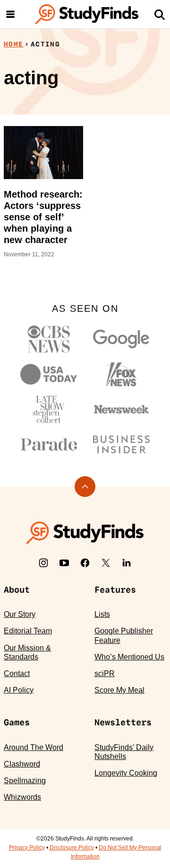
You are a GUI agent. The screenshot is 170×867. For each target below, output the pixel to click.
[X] (105, 562)
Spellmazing (25, 781)
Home (14, 44)
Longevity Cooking (125, 773)
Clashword (22, 764)
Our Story (19, 614)
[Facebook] (85, 562)
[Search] (159, 14)
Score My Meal (119, 690)
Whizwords (22, 797)
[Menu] (10, 14)
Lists (102, 614)
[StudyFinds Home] (87, 14)
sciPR (104, 673)
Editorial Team (28, 631)
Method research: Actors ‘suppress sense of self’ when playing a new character (43, 217)
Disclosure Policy (72, 847)
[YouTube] (64, 562)
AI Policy (19, 690)
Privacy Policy (27, 847)
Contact (17, 673)
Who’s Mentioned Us (129, 657)
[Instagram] (43, 562)
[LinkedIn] (126, 562)
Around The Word (33, 747)
